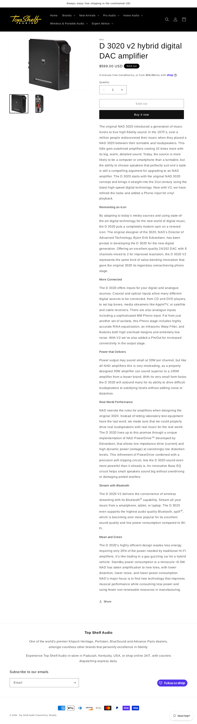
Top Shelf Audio (27, 715)
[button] (68, 15)
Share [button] (108, 601)
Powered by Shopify (46, 715)
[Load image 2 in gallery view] (39, 103)
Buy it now (141, 114)
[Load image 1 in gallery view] (19, 103)
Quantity (104, 82)
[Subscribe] (74, 682)
